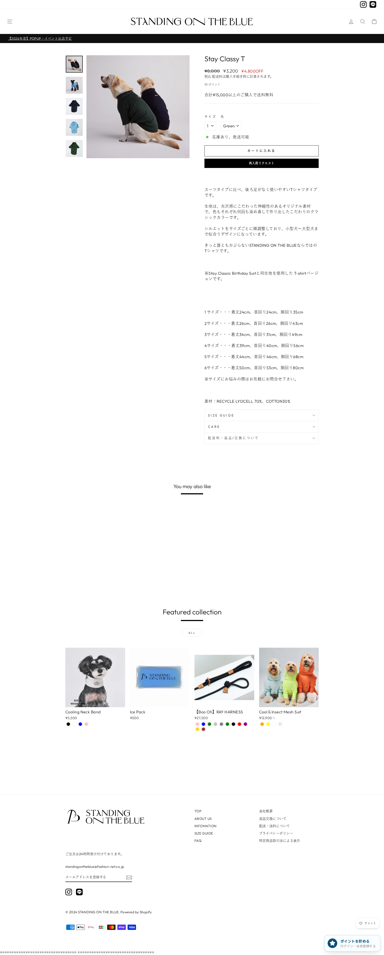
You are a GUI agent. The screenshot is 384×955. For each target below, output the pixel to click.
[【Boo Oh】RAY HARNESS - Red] (239, 724)
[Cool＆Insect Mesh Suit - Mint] (274, 724)
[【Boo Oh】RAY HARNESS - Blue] (203, 724)
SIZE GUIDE (221, 415)
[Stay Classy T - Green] (74, 582)
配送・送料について (274, 826)
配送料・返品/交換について (233, 438)
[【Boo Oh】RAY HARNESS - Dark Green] (227, 724)
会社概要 (266, 811)
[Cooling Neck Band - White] (74, 724)
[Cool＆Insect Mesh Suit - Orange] (262, 724)
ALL (192, 632)
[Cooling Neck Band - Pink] (86, 724)
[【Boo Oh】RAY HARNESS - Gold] (197, 729)
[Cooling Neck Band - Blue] (80, 724)
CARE (214, 427)
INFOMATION (205, 826)
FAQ (197, 841)
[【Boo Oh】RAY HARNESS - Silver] (215, 724)
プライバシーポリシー (276, 833)
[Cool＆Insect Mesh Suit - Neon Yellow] (268, 724)
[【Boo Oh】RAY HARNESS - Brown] (203, 729)
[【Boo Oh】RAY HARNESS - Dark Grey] (221, 724)
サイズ (210, 117)
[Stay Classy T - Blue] (80, 582)
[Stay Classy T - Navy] (68, 582)
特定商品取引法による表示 (279, 841)
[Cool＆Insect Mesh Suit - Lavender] (280, 724)
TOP (197, 811)
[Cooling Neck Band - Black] (68, 724)
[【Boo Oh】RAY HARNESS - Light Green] (209, 724)
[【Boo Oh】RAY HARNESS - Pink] (197, 724)
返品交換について (273, 819)
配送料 (217, 76)
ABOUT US (203, 819)
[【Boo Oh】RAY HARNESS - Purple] (245, 724)
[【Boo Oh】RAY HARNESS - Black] (233, 724)
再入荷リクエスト (261, 163)
